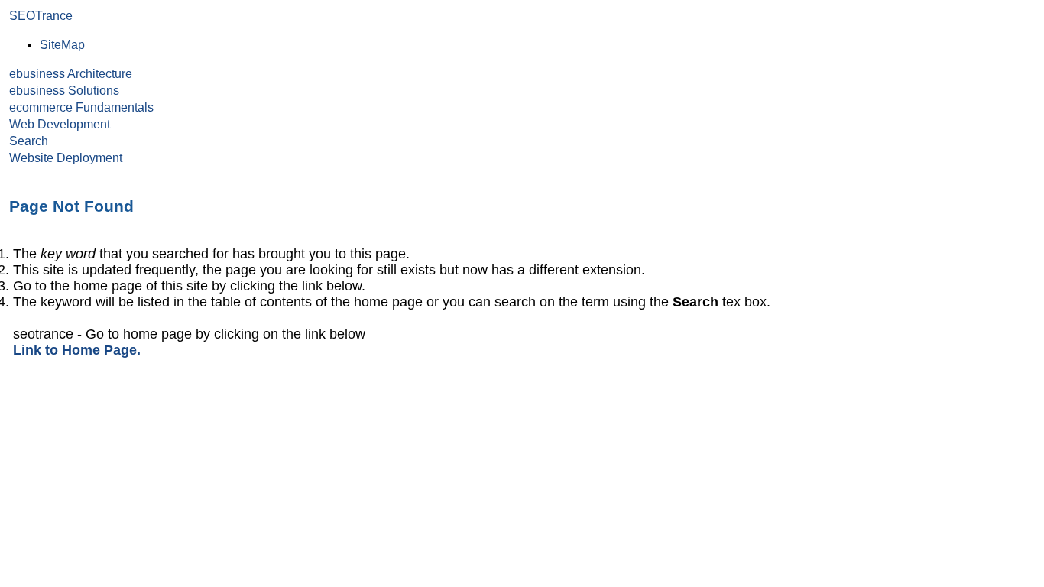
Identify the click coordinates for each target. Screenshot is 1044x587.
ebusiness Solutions (64, 90)
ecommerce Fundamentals (81, 107)
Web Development (59, 124)
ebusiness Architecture (70, 73)
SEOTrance (41, 15)
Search (28, 141)
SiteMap (62, 44)
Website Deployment (65, 157)
